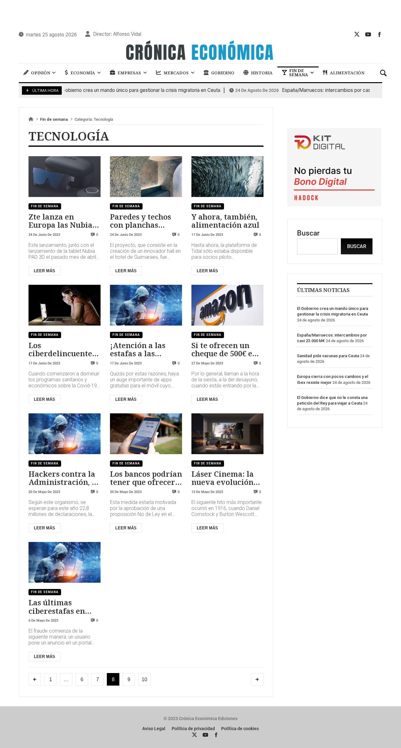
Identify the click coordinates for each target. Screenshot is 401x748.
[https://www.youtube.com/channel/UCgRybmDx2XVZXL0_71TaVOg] (368, 34)
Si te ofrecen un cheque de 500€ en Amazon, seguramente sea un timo (224, 349)
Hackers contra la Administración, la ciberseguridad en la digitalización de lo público (64, 478)
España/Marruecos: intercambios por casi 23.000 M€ (310, 90)
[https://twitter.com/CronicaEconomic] (357, 34)
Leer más (44, 270)
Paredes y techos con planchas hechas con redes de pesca (141, 221)
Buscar (308, 233)
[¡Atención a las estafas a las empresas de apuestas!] (146, 305)
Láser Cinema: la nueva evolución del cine (222, 478)
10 (144, 679)
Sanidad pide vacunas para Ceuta (328, 355)
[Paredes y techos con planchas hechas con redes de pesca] (146, 176)
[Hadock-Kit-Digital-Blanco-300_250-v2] (334, 204)
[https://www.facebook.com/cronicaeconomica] (379, 34)
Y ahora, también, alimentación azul (225, 221)
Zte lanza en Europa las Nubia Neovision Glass (60, 221)
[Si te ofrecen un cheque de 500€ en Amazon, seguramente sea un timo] (227, 305)
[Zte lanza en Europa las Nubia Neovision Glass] (65, 176)
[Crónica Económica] (200, 51)
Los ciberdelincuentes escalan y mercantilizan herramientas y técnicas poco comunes (62, 349)
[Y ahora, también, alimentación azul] (227, 176)
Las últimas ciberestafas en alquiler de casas (60, 606)
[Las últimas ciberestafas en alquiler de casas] (65, 562)
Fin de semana (54, 119)
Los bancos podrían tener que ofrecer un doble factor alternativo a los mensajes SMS (146, 478)
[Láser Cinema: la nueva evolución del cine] (227, 433)
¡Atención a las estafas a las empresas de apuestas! (137, 349)
